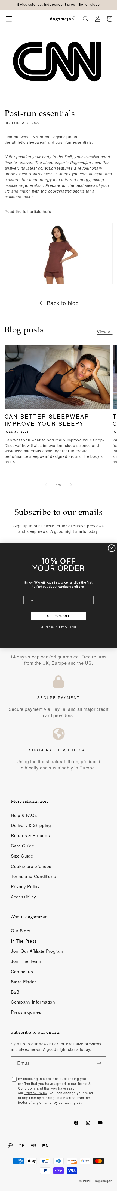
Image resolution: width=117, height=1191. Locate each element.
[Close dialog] (111, 548)
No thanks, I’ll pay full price (58, 626)
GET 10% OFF (58, 616)
